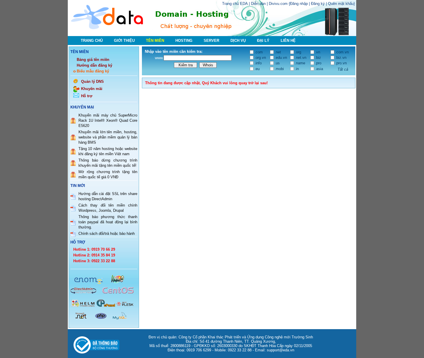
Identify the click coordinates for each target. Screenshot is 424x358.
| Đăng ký (317, 3)
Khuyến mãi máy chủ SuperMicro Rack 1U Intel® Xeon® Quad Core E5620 (107, 120)
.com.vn (342, 52)
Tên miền (155, 40)
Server (211, 40)
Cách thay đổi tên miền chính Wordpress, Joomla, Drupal (107, 208)
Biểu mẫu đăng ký (93, 71)
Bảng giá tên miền (93, 59)
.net (278, 52)
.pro (318, 63)
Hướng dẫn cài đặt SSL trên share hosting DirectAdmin (107, 196)
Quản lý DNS (92, 81)
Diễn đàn (258, 3)
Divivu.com (278, 3)
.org (298, 52)
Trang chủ (92, 40)
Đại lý (263, 40)
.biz (318, 57)
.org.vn (260, 57)
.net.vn (300, 57)
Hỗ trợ (86, 96)
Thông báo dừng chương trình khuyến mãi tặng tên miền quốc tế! (107, 163)
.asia (319, 69)
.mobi (279, 69)
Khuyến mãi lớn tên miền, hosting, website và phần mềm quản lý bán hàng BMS (107, 137)
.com (258, 52)
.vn (317, 52)
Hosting (183, 40)
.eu (257, 69)
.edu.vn (281, 57)
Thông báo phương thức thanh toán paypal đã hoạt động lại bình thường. (107, 222)
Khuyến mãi (91, 89)
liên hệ (288, 40)
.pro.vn (341, 63)
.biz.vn (340, 57)
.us (277, 63)
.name (300, 63)
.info (258, 63)
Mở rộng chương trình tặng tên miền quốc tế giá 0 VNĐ (107, 174)
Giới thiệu (124, 40)
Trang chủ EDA (235, 3)
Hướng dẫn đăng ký (94, 65)
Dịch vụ (238, 40)
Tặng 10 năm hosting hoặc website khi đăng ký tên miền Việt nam (107, 151)
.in (297, 69)
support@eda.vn (280, 350)
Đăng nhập (299, 3)
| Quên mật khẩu (340, 3)
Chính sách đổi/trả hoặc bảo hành (106, 233)
